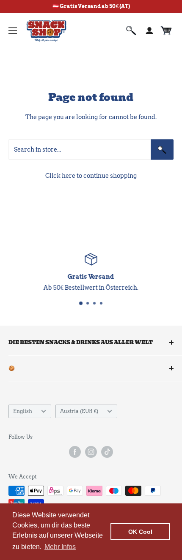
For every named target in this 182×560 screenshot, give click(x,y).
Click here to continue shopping (91, 175)
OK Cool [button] (140, 531)
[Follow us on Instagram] (91, 452)
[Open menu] (12, 30)
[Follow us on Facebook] (75, 452)
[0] (166, 31)
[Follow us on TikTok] (107, 452)
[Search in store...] (162, 149)
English (22, 411)
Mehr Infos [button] (60, 546)
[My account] (149, 30)
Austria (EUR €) (79, 411)
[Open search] (131, 30)
